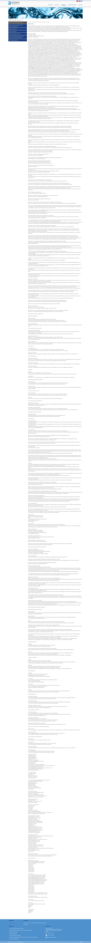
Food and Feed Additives (13, 40)
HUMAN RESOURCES (72, 4)
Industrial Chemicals (12, 31)
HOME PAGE (50, 4)
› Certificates (25, 924)
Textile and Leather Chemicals (14, 34)
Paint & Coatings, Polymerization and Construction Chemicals (16, 26)
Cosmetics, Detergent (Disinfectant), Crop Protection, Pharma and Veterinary (16, 37)
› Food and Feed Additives (14, 938)
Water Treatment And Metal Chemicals (16, 22)
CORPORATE (26, 920)
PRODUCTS (63, 4)
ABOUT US (57, 4)
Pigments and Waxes (13, 28)
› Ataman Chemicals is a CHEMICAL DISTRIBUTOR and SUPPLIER (35, 922)
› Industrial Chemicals (13, 933)
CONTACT (80, 4)
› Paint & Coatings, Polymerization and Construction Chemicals (20, 930)
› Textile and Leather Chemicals (15, 935)
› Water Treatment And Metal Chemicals (16, 928)
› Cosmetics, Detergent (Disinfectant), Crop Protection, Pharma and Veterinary (23, 937)
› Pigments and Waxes (13, 932)
